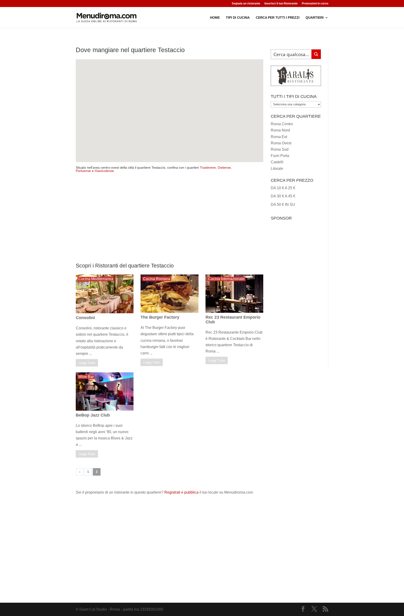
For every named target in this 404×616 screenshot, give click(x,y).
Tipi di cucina (238, 17)
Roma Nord (280, 130)
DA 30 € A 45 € (283, 196)
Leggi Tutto (87, 363)
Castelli (277, 162)
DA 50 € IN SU (283, 205)
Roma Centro (282, 124)
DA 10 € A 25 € (283, 188)
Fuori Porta (280, 156)
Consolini (85, 317)
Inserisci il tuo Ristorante (281, 3)
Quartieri (315, 17)
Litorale (277, 169)
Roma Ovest (281, 143)
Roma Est (279, 137)
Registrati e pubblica (181, 492)
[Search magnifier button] (316, 54)
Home (215, 17)
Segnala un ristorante (246, 3)
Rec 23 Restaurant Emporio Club (233, 319)
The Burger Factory (160, 317)
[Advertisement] (169, 220)
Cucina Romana (156, 279)
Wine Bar (86, 377)
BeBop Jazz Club (93, 415)
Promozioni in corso (315, 3)
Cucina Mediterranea (95, 279)
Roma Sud (280, 149)
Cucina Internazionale (226, 279)
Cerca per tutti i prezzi (277, 17)
